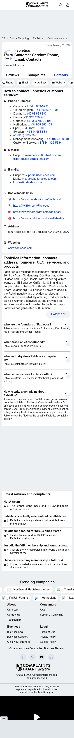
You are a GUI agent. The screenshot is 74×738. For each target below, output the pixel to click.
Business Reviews (54, 649)
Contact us (13, 615)
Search (60, 4)
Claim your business (18, 642)
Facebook (23, 657)
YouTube (42, 657)
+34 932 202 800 (33, 128)
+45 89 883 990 (36, 114)
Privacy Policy (48, 637)
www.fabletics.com (20, 248)
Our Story (12, 610)
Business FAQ (15, 632)
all (58, 314)
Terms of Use (47, 632)
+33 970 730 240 (34, 117)
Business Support (17, 637)
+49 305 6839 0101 (38, 121)
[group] (8, 83)
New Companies (33, 649)
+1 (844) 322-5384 (50, 143)
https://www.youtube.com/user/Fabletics (38, 218)
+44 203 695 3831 (46, 110)
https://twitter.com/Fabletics (31, 206)
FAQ (42, 610)
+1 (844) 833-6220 (36, 106)
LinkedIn (51, 657)
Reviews (12, 75)
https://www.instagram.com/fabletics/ (37, 212)
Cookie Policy (48, 642)
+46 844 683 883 (36, 132)
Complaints (36, 75)
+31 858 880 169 (41, 125)
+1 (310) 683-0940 (25, 135)
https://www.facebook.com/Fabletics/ (37, 199)
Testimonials (14, 620)
